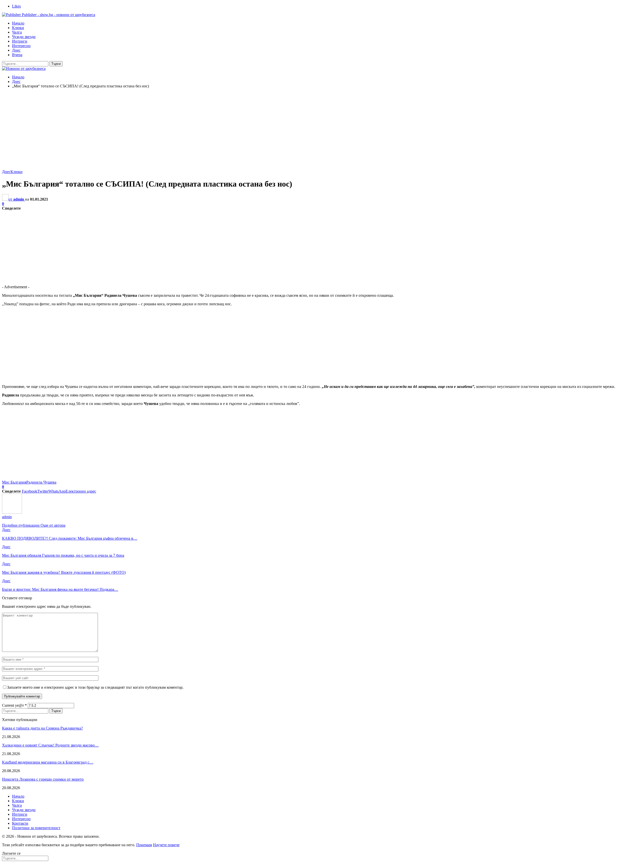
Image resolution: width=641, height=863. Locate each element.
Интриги (19, 41)
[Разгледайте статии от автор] (12, 512)
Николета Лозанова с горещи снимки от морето (43, 779)
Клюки (18, 28)
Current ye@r (14, 705)
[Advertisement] (320, 127)
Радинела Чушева (41, 482)
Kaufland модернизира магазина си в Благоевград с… (47, 762)
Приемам (144, 845)
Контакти (20, 823)
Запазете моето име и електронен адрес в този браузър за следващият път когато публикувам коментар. (95, 687)
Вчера (17, 55)
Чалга (17, 32)
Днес (16, 50)
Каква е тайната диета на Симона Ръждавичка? (42, 728)
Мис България (14, 482)
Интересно (21, 46)
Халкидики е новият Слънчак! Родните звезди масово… (50, 745)
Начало (18, 23)
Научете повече (166, 845)
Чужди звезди (24, 37)
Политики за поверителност (36, 828)
